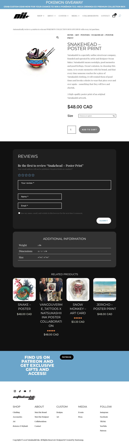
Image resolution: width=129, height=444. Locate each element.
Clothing (16, 412)
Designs (59, 412)
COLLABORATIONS (90, 16)
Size (70, 115)
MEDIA (74, 16)
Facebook (104, 417)
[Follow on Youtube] (25, 391)
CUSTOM (62, 16)
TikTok (103, 421)
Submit (104, 221)
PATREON (66, 357)
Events (81, 412)
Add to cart (89, 129)
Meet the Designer (42, 417)
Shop (16, 406)
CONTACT (105, 16)
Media (82, 406)
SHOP (39, 16)
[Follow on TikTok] (20, 391)
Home (70, 35)
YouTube (103, 426)
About (39, 406)
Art (77, 35)
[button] (57, 37)
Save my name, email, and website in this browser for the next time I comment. (52, 213)
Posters (85, 35)
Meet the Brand (41, 412)
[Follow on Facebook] (30, 391)
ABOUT (50, 16)
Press (80, 417)
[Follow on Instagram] (15, 391)
